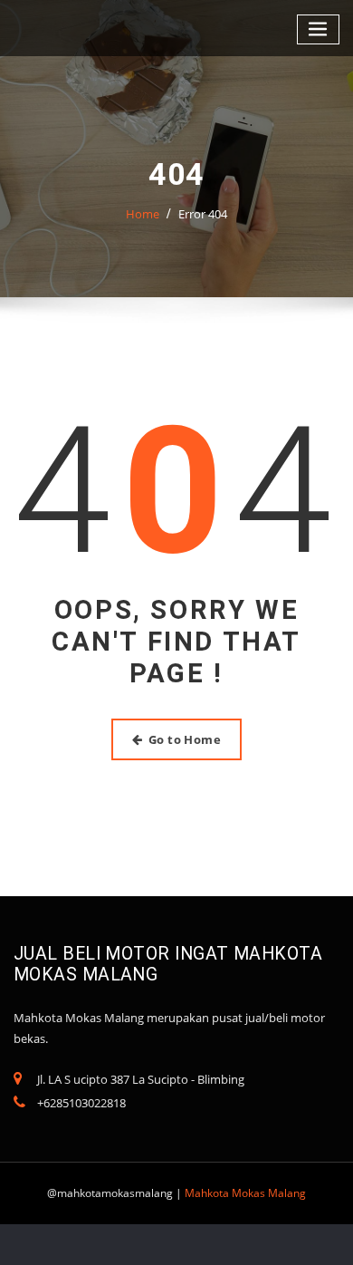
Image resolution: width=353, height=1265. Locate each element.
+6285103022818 (81, 1103)
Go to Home (185, 739)
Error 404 (202, 214)
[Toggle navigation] (318, 29)
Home (142, 214)
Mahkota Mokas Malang (245, 1193)
